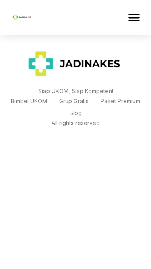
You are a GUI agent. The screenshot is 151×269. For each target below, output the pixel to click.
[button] (134, 17)
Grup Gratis (74, 101)
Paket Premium (120, 101)
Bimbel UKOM (29, 101)
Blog (76, 112)
